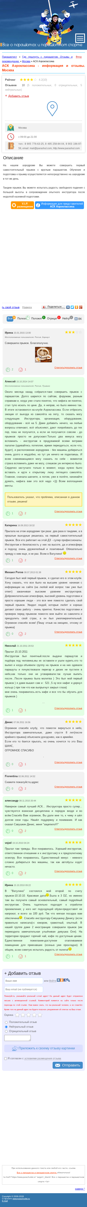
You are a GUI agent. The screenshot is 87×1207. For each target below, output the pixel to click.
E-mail (5, 1201)
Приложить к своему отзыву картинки (46, 1048)
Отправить (71, 1065)
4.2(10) (42, 79)
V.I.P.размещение (25, 205)
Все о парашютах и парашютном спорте (37, 1172)
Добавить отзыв (18, 96)
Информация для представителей (62, 205)
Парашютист (9, 56)
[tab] (10, 319)
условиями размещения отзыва (42, 1058)
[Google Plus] (81, 307)
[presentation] (10, 319)
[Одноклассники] (76, 307)
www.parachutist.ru (21, 1198)
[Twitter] (72, 307)
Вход (79, 56)
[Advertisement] (43, 253)
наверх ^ (80, 1188)
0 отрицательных (66, 85)
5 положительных (39, 85)
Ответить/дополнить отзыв (68, 367)
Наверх (27, 307)
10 (23, 85)
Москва (26, 61)
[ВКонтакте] (68, 307)
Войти (52, 980)
